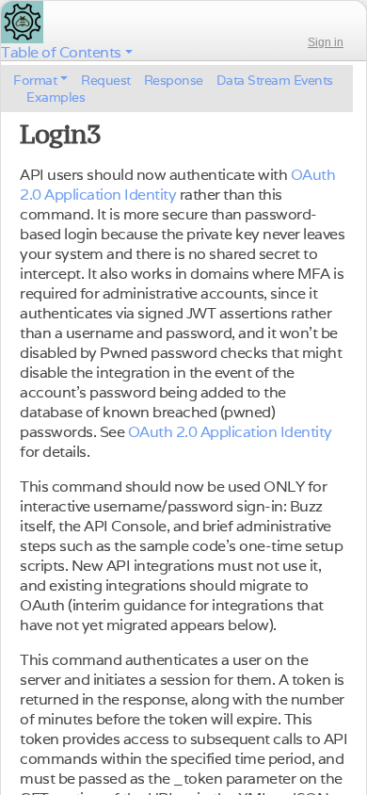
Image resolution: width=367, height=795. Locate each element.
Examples (55, 97)
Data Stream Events (274, 80)
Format (34, 80)
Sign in (325, 42)
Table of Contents (61, 52)
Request (106, 80)
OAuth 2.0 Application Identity (230, 432)
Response (173, 80)
